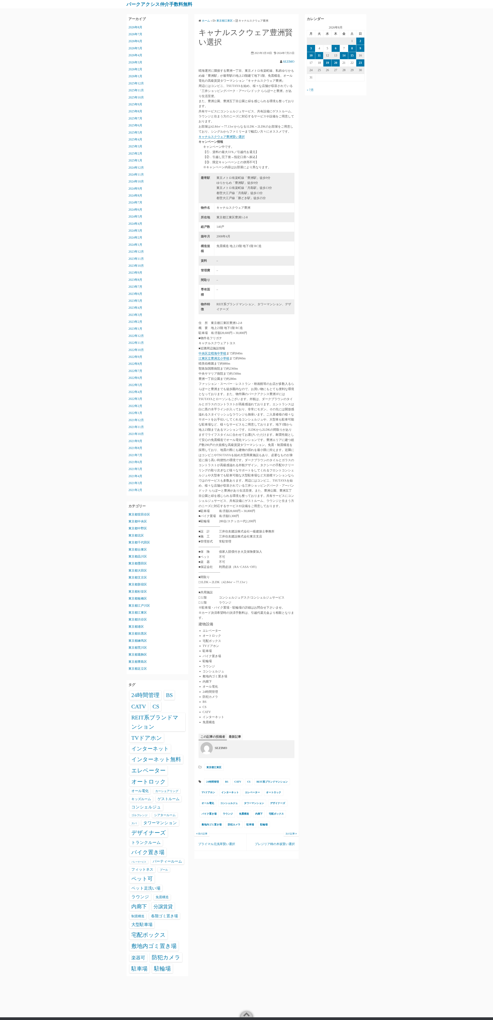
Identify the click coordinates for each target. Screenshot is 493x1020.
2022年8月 (135, 363)
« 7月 (310, 90)
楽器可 (138, 957)
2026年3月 (135, 62)
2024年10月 (136, 181)
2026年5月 (135, 48)
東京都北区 (136, 535)
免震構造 (244, 813)
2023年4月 (135, 307)
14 (343, 55)
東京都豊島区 (137, 661)
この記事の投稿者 (212, 736)
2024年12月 (136, 167)
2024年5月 (135, 216)
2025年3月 (135, 146)
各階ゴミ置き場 (164, 916)
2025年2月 (135, 153)
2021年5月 (135, 469)
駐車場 (250, 824)
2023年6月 (135, 293)
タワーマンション (254, 803)
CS (248, 781)
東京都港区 (136, 626)
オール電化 (208, 803)
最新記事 (235, 736)
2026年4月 (135, 55)
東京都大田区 (137, 570)
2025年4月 (135, 139)
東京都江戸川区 (139, 605)
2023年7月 (135, 286)
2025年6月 (135, 125)
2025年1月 (135, 160)
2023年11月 (136, 258)
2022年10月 (136, 349)
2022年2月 (135, 406)
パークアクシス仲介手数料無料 (159, 4)
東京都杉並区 (137, 591)
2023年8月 (135, 279)
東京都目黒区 (137, 633)
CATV (237, 781)
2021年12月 (136, 420)
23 (360, 62)
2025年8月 (135, 111)
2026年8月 (135, 27)
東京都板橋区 (137, 598)
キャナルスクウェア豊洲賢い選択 (222, 136)
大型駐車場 (142, 924)
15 (352, 55)
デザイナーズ (277, 803)
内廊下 (259, 813)
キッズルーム (141, 799)
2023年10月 (136, 265)
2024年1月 (135, 244)
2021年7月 (135, 455)
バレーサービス (138, 862)
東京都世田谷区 (139, 514)
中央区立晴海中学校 (212, 353)
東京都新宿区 (137, 584)
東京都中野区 (137, 528)
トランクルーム (146, 842)
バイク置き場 (209, 813)
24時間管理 (212, 781)
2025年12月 (136, 83)
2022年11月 (136, 342)
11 (319, 55)
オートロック (273, 792)
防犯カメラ (234, 824)
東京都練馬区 (137, 640)
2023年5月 (135, 300)
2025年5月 (135, 132)
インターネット (230, 792)
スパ (134, 823)
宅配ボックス (276, 813)
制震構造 (137, 916)
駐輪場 (264, 824)
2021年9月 (135, 441)
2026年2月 (135, 69)
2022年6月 (135, 377)
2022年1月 (135, 413)
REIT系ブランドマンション (272, 781)
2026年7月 (135, 34)
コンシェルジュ (229, 803)
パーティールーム (167, 861)
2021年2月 (135, 490)
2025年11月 (136, 90)
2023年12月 (136, 251)
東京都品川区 (137, 556)
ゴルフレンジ (139, 815)
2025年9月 (135, 104)
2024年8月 (135, 195)
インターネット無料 (156, 759)
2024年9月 (135, 188)
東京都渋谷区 (137, 619)
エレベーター (252, 792)
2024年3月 (135, 230)
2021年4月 (135, 476)
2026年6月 (135, 41)
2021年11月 (136, 427)
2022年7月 (135, 371)
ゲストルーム (168, 799)
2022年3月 (135, 398)
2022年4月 (135, 392)
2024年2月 (135, 237)
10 (311, 55)
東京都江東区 (213, 767)
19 (327, 62)
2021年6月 (135, 462)
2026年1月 (135, 76)
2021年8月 (135, 448)
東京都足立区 (137, 668)
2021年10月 (136, 434)
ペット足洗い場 (145, 888)
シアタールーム (165, 815)
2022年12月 (136, 335)
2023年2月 (135, 321)
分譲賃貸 (163, 906)
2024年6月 (135, 209)
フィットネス (142, 869)
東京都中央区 (137, 521)
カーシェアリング (166, 791)
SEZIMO (288, 61)
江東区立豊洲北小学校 (214, 358)
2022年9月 (135, 356)
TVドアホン (208, 792)
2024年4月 (135, 223)
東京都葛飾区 (137, 654)
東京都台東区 (137, 549)
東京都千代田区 (139, 542)
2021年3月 (135, 483)
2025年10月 (136, 97)
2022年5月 (135, 385)
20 (335, 62)
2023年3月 (135, 314)
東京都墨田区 (137, 563)
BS (226, 781)
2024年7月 (135, 202)
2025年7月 (135, 118)
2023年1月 (135, 328)
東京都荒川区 (137, 647)
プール (164, 869)
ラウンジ (228, 813)
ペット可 (142, 879)
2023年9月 (135, 272)
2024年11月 (136, 174)
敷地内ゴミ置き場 (212, 824)
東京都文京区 (137, 577)
